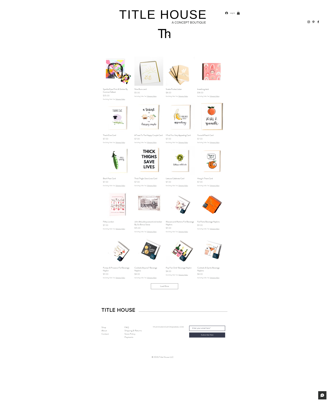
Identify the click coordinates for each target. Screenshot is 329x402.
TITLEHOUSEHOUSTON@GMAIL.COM (168, 327)
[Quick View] (117, 71)
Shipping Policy (120, 99)
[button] (238, 13)
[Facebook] (318, 22)
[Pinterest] (313, 22)
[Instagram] (308, 22)
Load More (164, 286)
